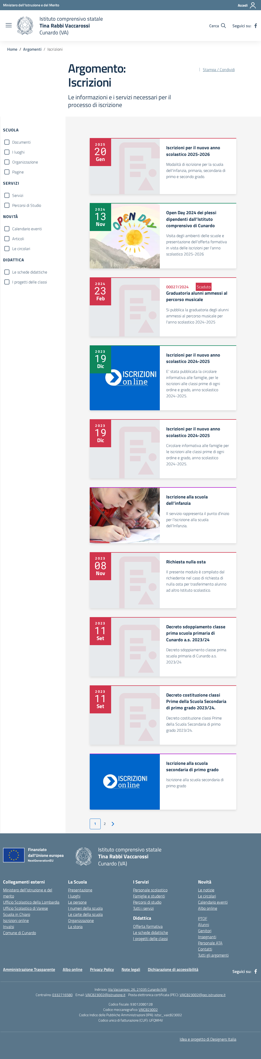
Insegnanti (207, 937)
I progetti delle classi (29, 282)
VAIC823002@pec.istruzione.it (203, 994)
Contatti (205, 949)
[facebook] (255, 25)
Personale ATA (210, 943)
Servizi (17, 195)
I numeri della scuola (85, 908)
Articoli (18, 239)
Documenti (21, 142)
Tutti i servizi (143, 908)
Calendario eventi (27, 229)
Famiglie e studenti (149, 896)
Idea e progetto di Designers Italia (208, 1039)
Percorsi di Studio (26, 205)
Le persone (77, 902)
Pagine (18, 172)
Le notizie (206, 890)
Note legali (131, 969)
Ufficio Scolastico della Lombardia (31, 902)
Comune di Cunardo (19, 933)
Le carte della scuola (85, 914)
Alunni (203, 924)
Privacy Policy (102, 969)
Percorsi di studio (147, 902)
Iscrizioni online (16, 920)
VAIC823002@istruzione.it (105, 994)
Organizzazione (25, 162)
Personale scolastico (150, 890)
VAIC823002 (148, 1009)
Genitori (204, 931)
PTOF (202, 918)
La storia (75, 927)
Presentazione (80, 890)
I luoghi (18, 152)
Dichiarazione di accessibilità (173, 969)
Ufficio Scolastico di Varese (25, 908)
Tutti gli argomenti (213, 955)
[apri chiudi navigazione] (9, 26)
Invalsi (8, 927)
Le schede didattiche (29, 272)
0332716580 (62, 994)
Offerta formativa (148, 926)
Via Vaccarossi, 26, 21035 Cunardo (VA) (137, 989)
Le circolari (21, 249)
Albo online (207, 908)
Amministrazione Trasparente (29, 969)
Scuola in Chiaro (16, 914)
